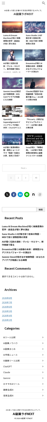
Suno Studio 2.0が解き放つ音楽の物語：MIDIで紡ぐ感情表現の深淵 (34, 39)
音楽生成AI (8, 395)
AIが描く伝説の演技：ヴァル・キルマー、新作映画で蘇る (11, 66)
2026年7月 (7, 302)
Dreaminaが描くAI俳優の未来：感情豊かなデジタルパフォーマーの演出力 (34, 67)
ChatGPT (7, 366)
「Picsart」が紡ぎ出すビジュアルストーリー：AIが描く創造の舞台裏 (35, 123)
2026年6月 (7, 306)
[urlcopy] (39, 194)
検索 (41, 209)
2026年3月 (7, 320)
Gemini (6, 378)
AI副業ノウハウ (10, 343)
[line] (26, 194)
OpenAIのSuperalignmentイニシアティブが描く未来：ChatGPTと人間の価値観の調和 (12, 125)
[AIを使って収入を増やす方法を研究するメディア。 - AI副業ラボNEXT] (20, 194)
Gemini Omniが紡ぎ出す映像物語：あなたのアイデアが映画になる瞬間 (12, 95)
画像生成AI (8, 389)
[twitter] (7, 194)
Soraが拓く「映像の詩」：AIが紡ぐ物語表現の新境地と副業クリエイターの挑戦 (34, 151)
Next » (24, 168)
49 (36, 177)
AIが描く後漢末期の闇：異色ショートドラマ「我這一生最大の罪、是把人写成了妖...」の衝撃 (11, 153)
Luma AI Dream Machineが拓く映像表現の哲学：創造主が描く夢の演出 (11, 39)
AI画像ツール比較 (11, 360)
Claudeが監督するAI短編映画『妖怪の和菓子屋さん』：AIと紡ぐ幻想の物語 (34, 95)
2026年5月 (7, 311)
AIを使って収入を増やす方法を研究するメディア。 (23, 410)
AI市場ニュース (10, 354)
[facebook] (13, 194)
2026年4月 (7, 315)
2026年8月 (7, 298)
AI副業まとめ (9, 348)
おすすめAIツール (11, 383)
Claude (6, 372)
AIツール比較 (9, 337)
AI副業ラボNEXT (23, 14)
